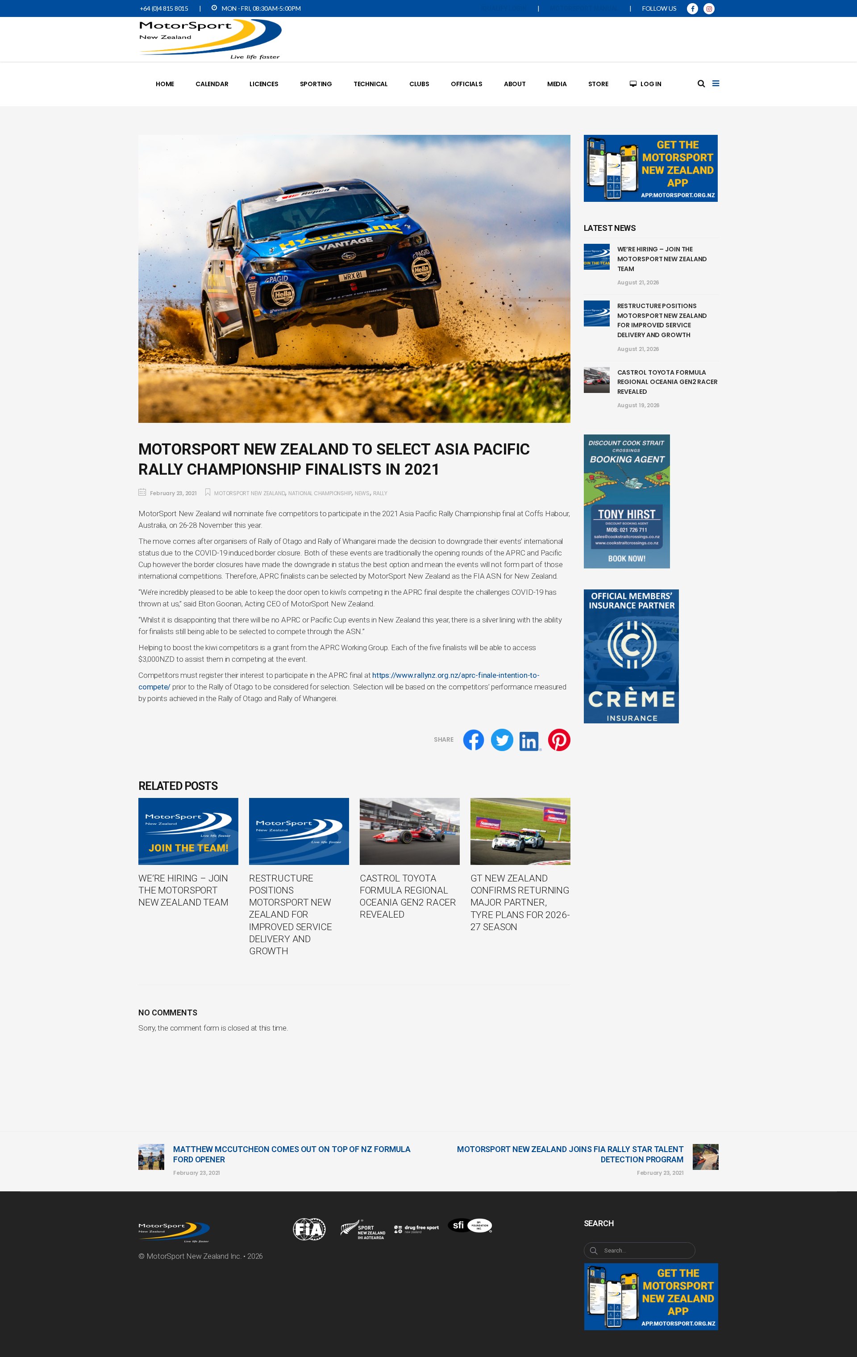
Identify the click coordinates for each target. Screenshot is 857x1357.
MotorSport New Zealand (249, 493)
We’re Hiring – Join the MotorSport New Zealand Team (662, 259)
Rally (380, 493)
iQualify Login (504, 8)
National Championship (319, 493)
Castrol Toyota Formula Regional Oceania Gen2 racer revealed (667, 382)
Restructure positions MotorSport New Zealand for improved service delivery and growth (662, 320)
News (362, 493)
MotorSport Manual (584, 8)
